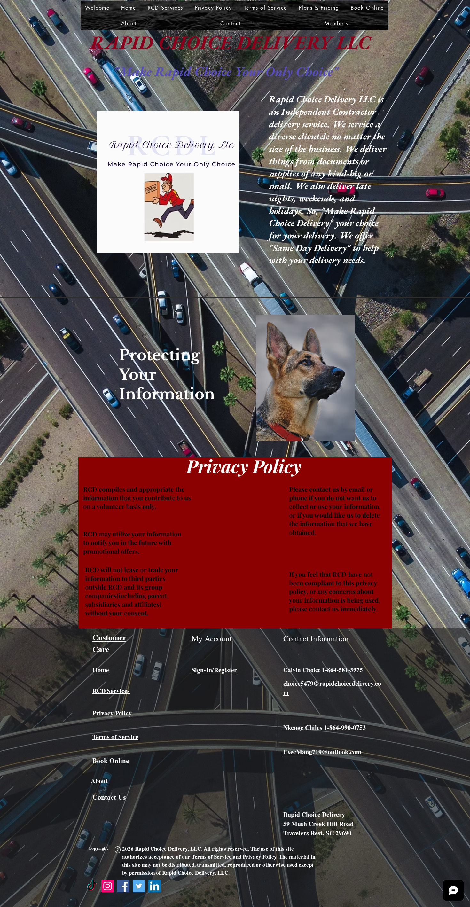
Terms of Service (211, 857)
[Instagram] (107, 886)
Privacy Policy (259, 857)
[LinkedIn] (154, 886)
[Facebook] (123, 886)
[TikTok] (92, 886)
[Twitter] (139, 886)
